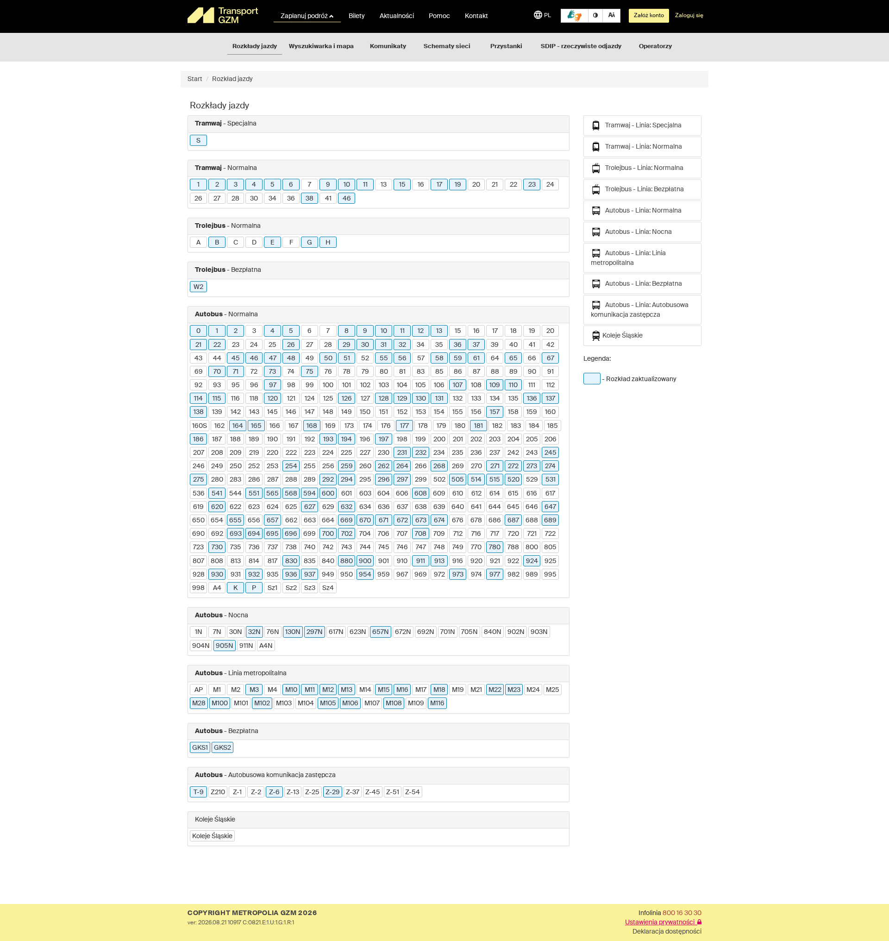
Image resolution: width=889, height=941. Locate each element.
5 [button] (272, 185)
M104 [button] (306, 703)
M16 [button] (402, 690)
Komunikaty (388, 47)
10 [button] (347, 185)
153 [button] (421, 412)
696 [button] (291, 534)
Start (195, 79)
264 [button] (402, 466)
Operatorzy (655, 47)
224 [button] (328, 453)
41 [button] (328, 198)
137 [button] (550, 398)
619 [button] (198, 507)
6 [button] (291, 185)
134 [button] (495, 398)
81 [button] (402, 372)
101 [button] (346, 385)
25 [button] (272, 345)
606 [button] (402, 493)
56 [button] (402, 358)
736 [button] (254, 547)
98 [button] (291, 385)
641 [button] (476, 507)
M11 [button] (310, 690)
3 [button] (236, 185)
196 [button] (365, 439)
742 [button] (328, 547)
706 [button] (383, 534)
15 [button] (402, 185)
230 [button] (383, 453)
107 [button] (458, 385)
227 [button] (365, 453)
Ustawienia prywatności (661, 922)
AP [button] (198, 690)
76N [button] (273, 632)
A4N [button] (266, 646)
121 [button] (291, 398)
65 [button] (513, 358)
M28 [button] (199, 703)
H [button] (328, 242)
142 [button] (236, 412)
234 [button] (439, 453)
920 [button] (476, 561)
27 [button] (216, 198)
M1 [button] (217, 690)
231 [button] (402, 453)
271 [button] (495, 466)
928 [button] (199, 574)
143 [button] (254, 412)
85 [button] (439, 372)
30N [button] (235, 632)
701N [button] (447, 632)
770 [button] (476, 547)
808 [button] (217, 561)
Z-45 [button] (372, 792)
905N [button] (224, 646)
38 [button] (309, 198)
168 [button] (312, 426)
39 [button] (495, 345)
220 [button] (272, 453)
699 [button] (309, 534)
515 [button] (494, 480)
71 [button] (235, 372)
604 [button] (383, 493)
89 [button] (513, 372)
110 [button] (513, 385)
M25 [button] (552, 690)
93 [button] (217, 385)
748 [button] (439, 547)
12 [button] (421, 331)
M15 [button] (384, 690)
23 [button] (532, 185)
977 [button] (494, 574)
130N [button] (293, 632)
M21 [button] (476, 690)
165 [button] (256, 426)
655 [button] (235, 520)
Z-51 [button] (392, 792)
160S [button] (199, 426)
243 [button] (532, 453)
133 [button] (476, 398)
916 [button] (457, 561)
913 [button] (439, 561)
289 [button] (310, 480)
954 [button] (365, 574)
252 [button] (254, 466)
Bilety (357, 16)
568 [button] (291, 493)
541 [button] (217, 493)
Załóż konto (649, 16)
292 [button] (328, 480)
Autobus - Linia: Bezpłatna (641, 284)
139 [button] (217, 412)
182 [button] (497, 426)
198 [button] (402, 439)
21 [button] (495, 185)
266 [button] (421, 466)
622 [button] (235, 507)
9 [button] (328, 185)
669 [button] (346, 520)
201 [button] (458, 439)
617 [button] (550, 493)
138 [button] (199, 412)
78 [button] (347, 372)
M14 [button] (365, 690)
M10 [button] (291, 690)
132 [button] (458, 398)
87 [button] (476, 372)
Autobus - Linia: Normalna (641, 210)
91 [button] (550, 372)
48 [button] (291, 358)
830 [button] (291, 561)
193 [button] (328, 439)
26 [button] (198, 198)
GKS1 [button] (200, 748)
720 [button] (513, 534)
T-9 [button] (199, 792)
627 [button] (309, 507)
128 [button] (384, 398)
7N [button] (217, 632)
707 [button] (402, 534)
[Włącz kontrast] (595, 16)
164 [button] (237, 426)
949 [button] (328, 574)
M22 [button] (494, 690)
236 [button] (476, 453)
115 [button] (217, 398)
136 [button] (532, 398)
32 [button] (402, 345)
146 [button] (291, 412)
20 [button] (476, 185)
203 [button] (495, 439)
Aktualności (397, 16)
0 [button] (198, 331)
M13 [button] (346, 690)
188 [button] (235, 439)
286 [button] (254, 480)
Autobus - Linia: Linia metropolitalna (628, 258)
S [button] (198, 141)
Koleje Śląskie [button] (212, 836)
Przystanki (506, 47)
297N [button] (315, 632)
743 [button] (346, 547)
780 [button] (495, 547)
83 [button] (421, 372)
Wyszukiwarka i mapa (321, 47)
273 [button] (531, 466)
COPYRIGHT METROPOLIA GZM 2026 (252, 913)
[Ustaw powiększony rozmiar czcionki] (611, 16)
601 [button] (346, 493)
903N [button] (539, 632)
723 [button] (198, 547)
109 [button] (494, 385)
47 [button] (272, 358)
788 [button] (513, 547)
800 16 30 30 (682, 913)
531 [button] (550, 480)
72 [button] (253, 372)
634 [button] (365, 507)
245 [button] (551, 453)
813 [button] (236, 561)
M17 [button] (420, 690)
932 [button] (254, 574)
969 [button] (420, 574)
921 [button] (495, 561)
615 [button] (513, 493)
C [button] (235, 242)
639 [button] (439, 507)
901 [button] (383, 561)
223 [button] (309, 453)
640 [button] (457, 507)
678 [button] (476, 520)
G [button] (309, 242)
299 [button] (421, 480)
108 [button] (476, 385)
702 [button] (346, 534)
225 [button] (346, 453)
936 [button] (291, 574)
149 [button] (346, 412)
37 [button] (476, 345)
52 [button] (365, 358)
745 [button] (383, 547)
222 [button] (291, 453)
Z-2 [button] (256, 792)
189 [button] (254, 439)
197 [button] (383, 439)
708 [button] (420, 534)
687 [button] (513, 520)
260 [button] (365, 466)
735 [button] (235, 547)
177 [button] (404, 426)
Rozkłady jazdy (254, 47)
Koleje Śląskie (622, 335)
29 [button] (347, 345)
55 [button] (384, 358)
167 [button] (293, 426)
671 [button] (383, 520)
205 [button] (532, 439)
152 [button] (402, 412)
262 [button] (383, 466)
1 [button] (198, 185)
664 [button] (328, 520)
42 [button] (550, 345)
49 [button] (310, 358)
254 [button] (291, 466)
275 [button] (198, 480)
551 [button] (254, 493)
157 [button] (495, 412)
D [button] (254, 242)
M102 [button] (262, 703)
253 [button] (272, 466)
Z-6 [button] (274, 792)
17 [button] (439, 185)
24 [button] (550, 185)
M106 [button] (350, 703)
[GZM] (225, 15)
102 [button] (365, 385)
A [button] (198, 242)
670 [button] (365, 520)
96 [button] (254, 385)
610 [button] (457, 493)
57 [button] (421, 358)
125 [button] (328, 398)
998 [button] (198, 588)
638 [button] (421, 507)
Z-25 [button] (312, 792)
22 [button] (513, 185)
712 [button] (458, 534)
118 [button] (254, 398)
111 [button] (531, 385)
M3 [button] (254, 690)
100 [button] (328, 385)
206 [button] (551, 439)
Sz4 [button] (328, 588)
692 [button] (217, 534)
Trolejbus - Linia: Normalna (642, 168)
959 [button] (383, 574)
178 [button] (423, 426)
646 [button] (532, 507)
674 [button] (439, 520)
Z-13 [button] (293, 792)
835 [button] (310, 561)
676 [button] (457, 520)
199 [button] (420, 439)
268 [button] (439, 466)
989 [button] (532, 574)
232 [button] (420, 453)
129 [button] (402, 398)
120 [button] (273, 398)
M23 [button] (513, 690)
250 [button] (236, 466)
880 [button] (346, 561)
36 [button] (291, 198)
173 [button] (349, 426)
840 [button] (328, 561)
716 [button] (476, 534)
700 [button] (328, 534)
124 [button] (310, 398)
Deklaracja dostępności (666, 931)
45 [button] (236, 358)
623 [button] (254, 507)
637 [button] (402, 507)
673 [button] (420, 520)
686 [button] (494, 520)
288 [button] (291, 480)
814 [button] (254, 561)
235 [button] (457, 453)
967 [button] (402, 574)
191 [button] (291, 439)
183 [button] (516, 426)
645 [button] (513, 507)
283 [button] (235, 480)
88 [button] (495, 372)
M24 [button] (533, 690)
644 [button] (494, 507)
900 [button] (365, 561)
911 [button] (420, 561)
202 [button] (476, 439)
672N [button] (403, 632)
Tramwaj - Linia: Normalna (641, 147)
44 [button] (217, 358)
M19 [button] (458, 690)
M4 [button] (272, 690)
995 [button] (550, 574)
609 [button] (439, 493)
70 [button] (217, 372)
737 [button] (273, 547)
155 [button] (457, 412)
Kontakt (476, 16)
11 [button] (365, 185)
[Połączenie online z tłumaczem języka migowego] (574, 16)
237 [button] (494, 453)
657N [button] (380, 632)
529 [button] (532, 480)
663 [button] (310, 520)
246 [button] (199, 466)
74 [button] (291, 372)
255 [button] (310, 466)
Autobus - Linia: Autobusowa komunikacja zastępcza (640, 310)
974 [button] (476, 574)
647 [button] (550, 507)
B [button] (217, 242)
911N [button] (246, 646)
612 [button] (476, 493)
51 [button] (347, 358)
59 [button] (458, 358)
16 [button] (421, 185)
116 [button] (235, 398)
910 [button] (402, 561)
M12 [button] (328, 690)
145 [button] (272, 412)
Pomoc (439, 16)
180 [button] (460, 426)
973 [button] (457, 574)
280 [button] (217, 480)
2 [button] (217, 185)
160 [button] (550, 412)
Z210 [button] (218, 792)
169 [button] (330, 426)
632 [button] (346, 507)
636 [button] (384, 507)
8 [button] (346, 331)
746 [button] (402, 547)
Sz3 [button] (309, 588)
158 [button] (513, 412)
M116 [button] (437, 703)
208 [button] (217, 453)
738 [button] (291, 547)
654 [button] (217, 520)
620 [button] (217, 507)
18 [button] (513, 331)
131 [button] (439, 398)
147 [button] (309, 412)
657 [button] (272, 520)
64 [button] (495, 358)
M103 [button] (284, 703)
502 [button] (439, 480)
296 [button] (384, 480)
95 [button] (236, 385)
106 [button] (439, 385)
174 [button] (367, 426)
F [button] (291, 242)
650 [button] (198, 520)
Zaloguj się (689, 16)
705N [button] (469, 632)
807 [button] (198, 561)
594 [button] (309, 493)
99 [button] (310, 385)
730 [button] (217, 547)
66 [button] (532, 358)
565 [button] (272, 493)
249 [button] (217, 466)
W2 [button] (198, 287)
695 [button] (272, 534)
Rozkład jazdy (232, 79)
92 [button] (198, 385)
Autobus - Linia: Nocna (636, 232)
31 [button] (384, 345)
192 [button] (310, 439)
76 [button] (328, 372)
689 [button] (550, 520)
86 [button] (458, 372)
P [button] (254, 588)
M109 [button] (416, 703)
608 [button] (420, 493)
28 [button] (235, 198)
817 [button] (272, 561)
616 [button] (531, 493)
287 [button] (272, 480)
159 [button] (531, 412)
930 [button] (217, 574)
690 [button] (198, 534)
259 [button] (347, 466)
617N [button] (336, 632)
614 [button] (494, 493)
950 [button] (346, 574)
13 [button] (384, 185)
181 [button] (478, 426)
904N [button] (201, 646)
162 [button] (219, 426)
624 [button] (273, 507)
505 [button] (457, 480)
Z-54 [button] (412, 792)
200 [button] (439, 439)
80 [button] (384, 372)
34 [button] (272, 198)
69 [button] (198, 372)
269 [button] (458, 466)
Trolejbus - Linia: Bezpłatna (642, 189)
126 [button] (347, 398)
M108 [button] (394, 703)
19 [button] (458, 185)
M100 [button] (220, 703)
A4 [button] (217, 588)
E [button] (272, 242)
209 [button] (236, 453)
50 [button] (328, 358)
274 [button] (550, 466)
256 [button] (328, 466)
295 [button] (365, 480)
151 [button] (383, 412)
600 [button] (328, 493)
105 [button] (420, 385)
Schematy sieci (447, 47)
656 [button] (254, 520)
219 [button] (254, 453)
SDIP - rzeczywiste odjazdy (581, 47)
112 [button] (550, 385)
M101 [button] (241, 703)
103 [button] (384, 385)
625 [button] (291, 507)
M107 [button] (372, 703)
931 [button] (236, 574)
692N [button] (425, 632)
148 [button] (328, 412)
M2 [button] (235, 690)
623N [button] (358, 632)
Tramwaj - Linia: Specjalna (641, 125)
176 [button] (386, 426)
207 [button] (198, 453)
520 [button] (513, 480)
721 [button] (532, 534)
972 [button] (439, 574)
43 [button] (198, 358)
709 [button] (439, 534)
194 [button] (346, 439)
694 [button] (254, 534)
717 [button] (494, 534)
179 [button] (441, 426)
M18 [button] (439, 690)
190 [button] (272, 439)
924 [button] (532, 561)
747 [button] (421, 547)
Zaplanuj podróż (305, 16)
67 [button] (550, 358)
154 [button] (439, 412)
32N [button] (254, 632)
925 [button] (551, 561)
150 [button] (365, 412)
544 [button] (235, 493)
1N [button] (198, 632)
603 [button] (365, 493)
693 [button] (236, 534)
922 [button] (513, 561)
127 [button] (365, 398)
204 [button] (513, 439)
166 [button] (274, 426)
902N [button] (516, 632)
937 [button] (309, 574)
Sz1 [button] (272, 588)
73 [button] (272, 372)
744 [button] (365, 547)
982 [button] (513, 574)
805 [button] (550, 547)
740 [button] (309, 547)
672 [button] (402, 520)
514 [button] (476, 480)
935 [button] (273, 574)
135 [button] (513, 398)
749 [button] (457, 547)
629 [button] (328, 507)
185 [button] (552, 426)
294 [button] (347, 480)
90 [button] (532, 372)
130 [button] (421, 398)
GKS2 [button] (222, 748)
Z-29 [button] (333, 792)
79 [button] (365, 372)
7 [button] (309, 185)
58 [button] (439, 358)
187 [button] (217, 439)
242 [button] (513, 453)
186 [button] (198, 439)
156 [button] (476, 412)
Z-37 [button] (352, 792)
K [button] (235, 588)
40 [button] (513, 345)
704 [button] (365, 534)
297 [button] (402, 480)
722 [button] (550, 534)
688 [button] (532, 520)
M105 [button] (328, 703)
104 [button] (402, 385)
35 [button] (439, 345)
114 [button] (198, 398)
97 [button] (272, 385)
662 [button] (291, 520)
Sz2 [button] (291, 588)
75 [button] (309, 372)
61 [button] (476, 358)
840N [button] (492, 632)
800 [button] (532, 547)
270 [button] (476, 466)
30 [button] (254, 198)
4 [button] (254, 185)
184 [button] (534, 426)
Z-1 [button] (237, 792)
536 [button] (199, 493)
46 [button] (347, 198)
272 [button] (513, 466)
